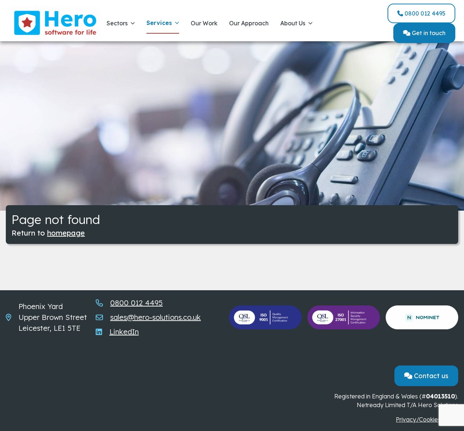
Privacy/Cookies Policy (427, 419)
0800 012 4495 (424, 13)
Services (159, 22)
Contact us (430, 376)
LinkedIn (124, 331)
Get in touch (428, 33)
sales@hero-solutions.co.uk (155, 317)
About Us (292, 23)
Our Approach (249, 23)
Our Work (204, 23)
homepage (66, 232)
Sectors (117, 23)
